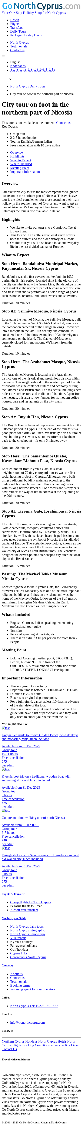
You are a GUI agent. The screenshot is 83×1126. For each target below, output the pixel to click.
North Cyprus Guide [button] (14, 918)
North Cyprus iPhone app (27, 934)
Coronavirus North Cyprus (28, 957)
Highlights (17, 156)
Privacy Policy (60, 1045)
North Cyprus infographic (27, 930)
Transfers (16, 27)
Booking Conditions (36, 1045)
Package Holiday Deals (26, 35)
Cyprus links (18, 953)
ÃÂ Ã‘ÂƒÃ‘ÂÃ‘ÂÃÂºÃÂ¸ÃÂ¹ (32, 70)
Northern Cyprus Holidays (19, 1041)
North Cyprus (19, 42)
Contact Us (9, 1049)
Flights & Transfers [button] (13, 893)
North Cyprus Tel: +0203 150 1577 (34, 1006)
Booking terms (20, 985)
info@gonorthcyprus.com (27, 1022)
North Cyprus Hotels (52, 1041)
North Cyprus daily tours (27, 926)
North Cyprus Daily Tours (28, 86)
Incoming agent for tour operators (32, 989)
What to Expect (20, 160)
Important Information (25, 171)
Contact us (17, 50)
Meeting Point (19, 168)
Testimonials (18, 46)
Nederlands (18, 66)
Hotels (14, 20)
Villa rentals (18, 938)
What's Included (21, 164)
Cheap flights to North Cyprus (30, 902)
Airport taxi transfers (24, 910)
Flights (14, 24)
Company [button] (7, 965)
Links (75, 1045)
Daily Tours (18, 31)
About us (16, 974)
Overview (17, 152)
